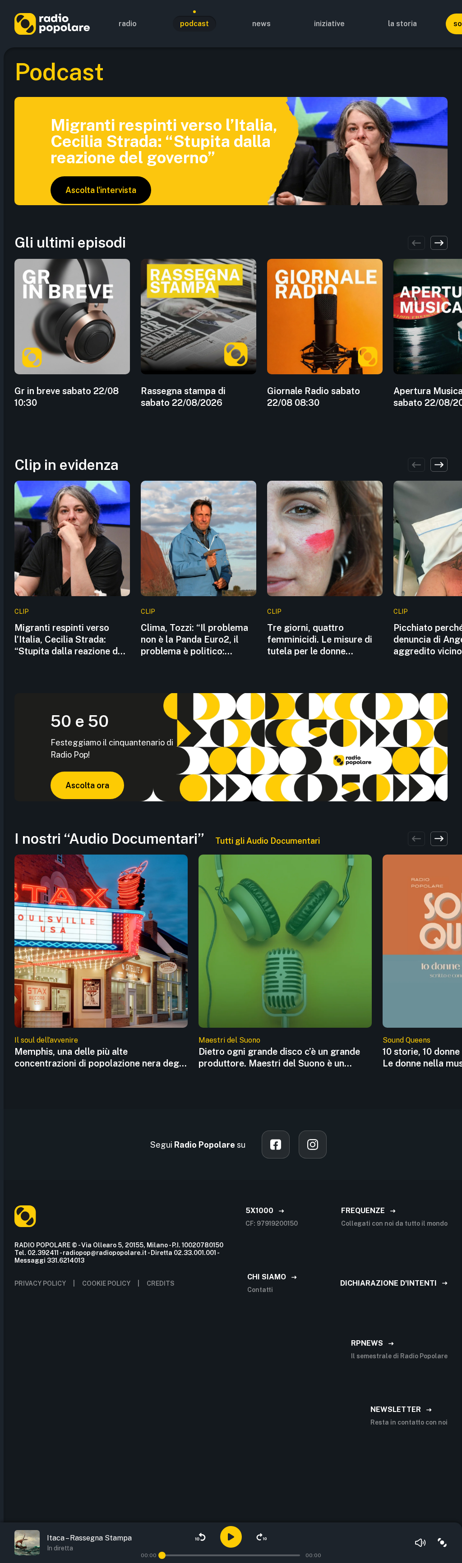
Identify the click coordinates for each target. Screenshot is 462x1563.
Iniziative (329, 23)
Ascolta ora (87, 785)
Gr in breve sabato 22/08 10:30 (66, 397)
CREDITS (161, 1283)
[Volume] (420, 1542)
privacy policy (40, 1283)
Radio (128, 23)
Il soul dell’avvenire (46, 1040)
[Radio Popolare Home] (52, 24)
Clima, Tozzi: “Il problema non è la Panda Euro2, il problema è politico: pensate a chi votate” (194, 639)
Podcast (194, 23)
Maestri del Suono (229, 1040)
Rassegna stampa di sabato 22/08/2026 (183, 397)
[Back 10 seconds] (200, 1536)
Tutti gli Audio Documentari (267, 841)
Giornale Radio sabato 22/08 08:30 (313, 397)
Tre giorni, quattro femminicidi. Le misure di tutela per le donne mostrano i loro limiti (319, 639)
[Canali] (442, 1542)
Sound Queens (406, 1040)
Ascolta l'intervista (100, 190)
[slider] (162, 1555)
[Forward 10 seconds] (261, 1536)
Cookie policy (106, 1283)
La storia (402, 23)
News (261, 23)
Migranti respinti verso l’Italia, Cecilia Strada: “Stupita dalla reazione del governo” (69, 639)
